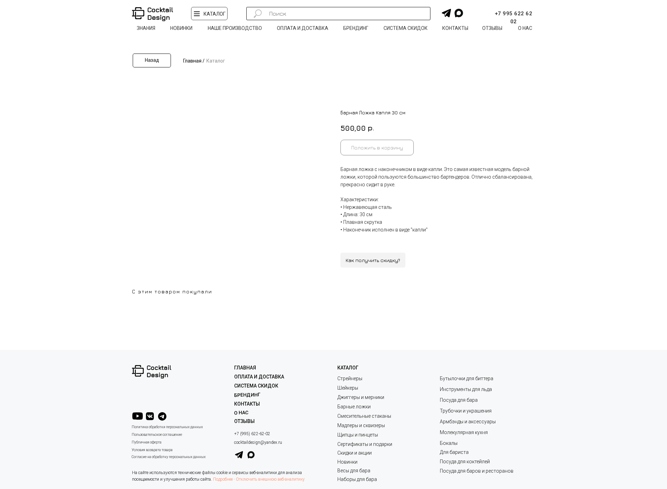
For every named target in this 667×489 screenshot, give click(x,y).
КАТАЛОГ (348, 367)
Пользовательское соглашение (157, 435)
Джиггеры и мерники (360, 397)
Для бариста (454, 452)
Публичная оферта (147, 442)
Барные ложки (354, 406)
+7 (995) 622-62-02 (252, 433)
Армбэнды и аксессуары (468, 421)
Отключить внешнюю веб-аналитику (270, 479)
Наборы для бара (357, 479)
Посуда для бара (459, 400)
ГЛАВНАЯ (245, 367)
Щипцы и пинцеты (357, 435)
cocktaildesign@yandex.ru (258, 442)
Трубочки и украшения (466, 411)
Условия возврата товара (152, 450)
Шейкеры (347, 388)
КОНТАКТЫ (247, 404)
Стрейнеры (349, 378)
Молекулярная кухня (464, 432)
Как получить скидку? (373, 260)
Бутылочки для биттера (466, 378)
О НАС (241, 413)
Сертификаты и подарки (364, 444)
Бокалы (449, 443)
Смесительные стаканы (364, 416)
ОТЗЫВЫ (244, 421)
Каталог (215, 61)
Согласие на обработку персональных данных (169, 457)
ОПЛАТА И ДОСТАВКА (259, 377)
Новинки (347, 462)
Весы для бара (353, 470)
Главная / (194, 61)
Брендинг (247, 395)
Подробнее (223, 479)
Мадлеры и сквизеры (361, 425)
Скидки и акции (354, 453)
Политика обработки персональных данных (167, 427)
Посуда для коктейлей (465, 461)
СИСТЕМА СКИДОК (256, 386)
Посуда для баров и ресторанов (476, 471)
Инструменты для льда (466, 389)
